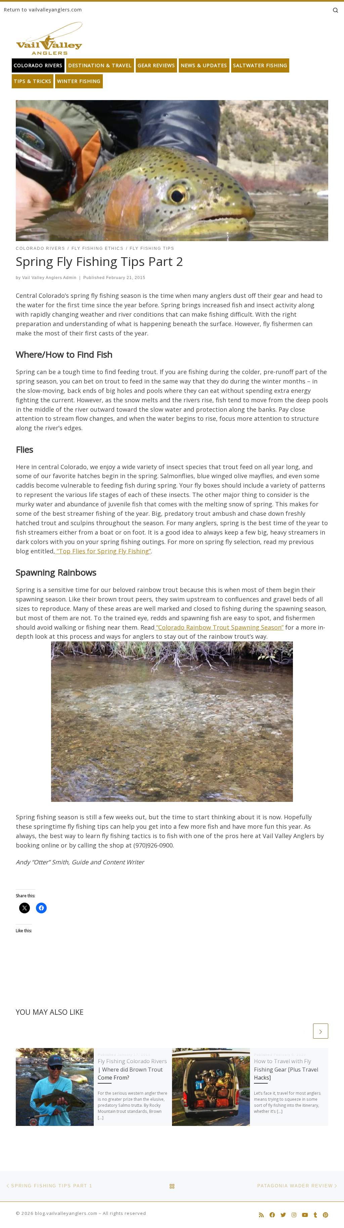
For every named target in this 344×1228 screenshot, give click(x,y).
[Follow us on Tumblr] (315, 1215)
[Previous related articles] (304, 1031)
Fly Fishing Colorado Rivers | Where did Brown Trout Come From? (132, 1069)
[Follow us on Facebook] (272, 1215)
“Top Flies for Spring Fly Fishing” (103, 551)
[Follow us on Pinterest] (325, 1215)
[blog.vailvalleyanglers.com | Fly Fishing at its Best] (49, 37)
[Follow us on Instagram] (294, 1215)
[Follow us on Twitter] (283, 1215)
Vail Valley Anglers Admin (49, 277)
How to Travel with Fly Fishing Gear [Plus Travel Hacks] (286, 1069)
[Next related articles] (320, 1031)
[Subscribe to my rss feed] (261, 1215)
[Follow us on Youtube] (305, 1215)
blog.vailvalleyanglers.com (66, 1213)
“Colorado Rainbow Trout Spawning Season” (219, 627)
